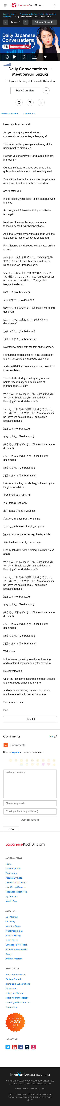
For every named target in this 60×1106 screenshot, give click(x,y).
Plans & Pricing (13, 935)
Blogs (8, 954)
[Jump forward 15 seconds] (24, 57)
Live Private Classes (15, 882)
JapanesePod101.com (41, 1084)
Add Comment (30, 820)
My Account (11, 988)
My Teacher (11, 896)
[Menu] (5, 5)
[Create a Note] (30, 102)
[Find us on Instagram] (33, 1047)
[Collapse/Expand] (30, 736)
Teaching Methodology (16, 997)
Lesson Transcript (10, 113)
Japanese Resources (16, 891)
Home (8, 864)
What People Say (14, 931)
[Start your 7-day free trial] (15, 1022)
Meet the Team (13, 926)
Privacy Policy (22, 1089)
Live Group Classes (15, 887)
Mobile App (11, 901)
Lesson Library (9, 14)
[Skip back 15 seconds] (7, 57)
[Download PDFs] (41, 102)
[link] (5, 22)
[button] (55, 5)
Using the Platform (14, 993)
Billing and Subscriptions (17, 984)
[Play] (15, 57)
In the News (11, 940)
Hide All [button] (30, 719)
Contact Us (11, 1007)
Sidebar (44, 22)
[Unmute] (46, 57)
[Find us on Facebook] (20, 1047)
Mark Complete (25, 90)
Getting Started (13, 979)
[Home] (27, 7)
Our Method (11, 917)
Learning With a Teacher (17, 1002)
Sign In (16, 752)
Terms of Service (43, 1097)
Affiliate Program (13, 958)
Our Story (10, 921)
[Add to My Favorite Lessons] (19, 102)
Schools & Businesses (16, 949)
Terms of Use (37, 1089)
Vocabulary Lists (13, 878)
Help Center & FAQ (15, 974)
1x (35, 57)
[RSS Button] (5, 745)
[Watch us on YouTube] (14, 1047)
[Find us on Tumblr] (27, 1047)
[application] (30, 44)
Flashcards (11, 873)
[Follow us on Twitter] (7, 1047)
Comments (29, 113)
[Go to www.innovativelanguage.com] (30, 1074)
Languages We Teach (16, 944)
